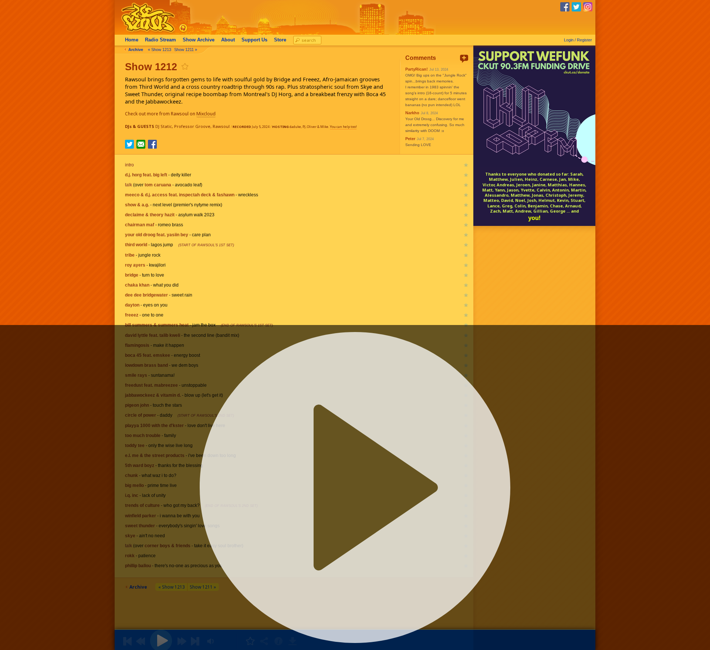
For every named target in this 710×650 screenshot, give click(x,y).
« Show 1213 (159, 49)
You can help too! (343, 126)
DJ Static (163, 126)
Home (131, 40)
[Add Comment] (464, 58)
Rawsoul (221, 126)
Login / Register (578, 40)
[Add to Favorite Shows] (184, 66)
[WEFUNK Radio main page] (144, 33)
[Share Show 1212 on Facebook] (152, 146)
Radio (160, 40)
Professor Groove (192, 126)
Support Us (254, 40)
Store (280, 40)
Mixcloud (206, 114)
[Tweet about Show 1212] (129, 146)
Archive (198, 40)
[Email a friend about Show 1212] (140, 144)
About (228, 40)
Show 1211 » (185, 49)
